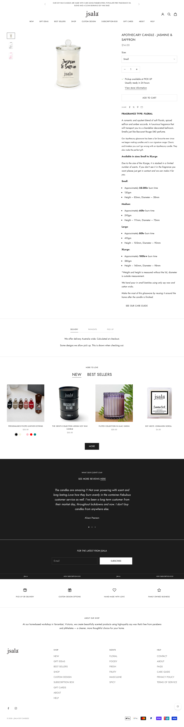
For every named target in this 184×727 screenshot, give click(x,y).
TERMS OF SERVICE (167, 682)
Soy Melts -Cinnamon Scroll (158, 426)
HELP (152, 21)
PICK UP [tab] (110, 329)
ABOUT (142, 21)
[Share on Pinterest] (138, 107)
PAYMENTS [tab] (92, 329)
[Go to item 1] (11, 36)
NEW (31, 21)
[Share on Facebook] (130, 107)
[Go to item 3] (11, 55)
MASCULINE (115, 677)
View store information (136, 87)
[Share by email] (142, 107)
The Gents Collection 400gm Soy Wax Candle (70, 427)
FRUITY (112, 671)
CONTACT (162, 656)
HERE (103, 478)
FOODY (113, 661)
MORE (92, 446)
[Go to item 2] (11, 45)
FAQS (160, 666)
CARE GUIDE (163, 671)
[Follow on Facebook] (8, 708)
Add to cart (149, 97)
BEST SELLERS (60, 21)
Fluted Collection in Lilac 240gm (114, 426)
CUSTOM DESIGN (89, 21)
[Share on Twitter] (134, 107)
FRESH (112, 666)
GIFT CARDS (128, 21)
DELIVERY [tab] (74, 329)
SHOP (73, 21)
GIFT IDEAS (43, 21)
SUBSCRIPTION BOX (109, 21)
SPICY (112, 682)
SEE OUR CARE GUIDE (137, 305)
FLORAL (113, 656)
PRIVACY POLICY (165, 677)
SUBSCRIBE (116, 560)
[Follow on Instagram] (15, 708)
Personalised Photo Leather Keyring (25, 426)
